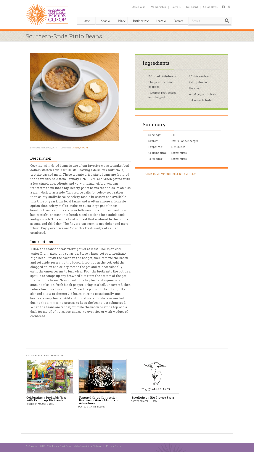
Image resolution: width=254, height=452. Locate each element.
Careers (176, 7)
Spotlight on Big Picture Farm (153, 397)
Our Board (192, 7)
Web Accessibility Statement (89, 446)
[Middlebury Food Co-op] (48, 15)
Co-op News (210, 7)
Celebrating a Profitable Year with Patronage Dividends (46, 399)
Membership (158, 7)
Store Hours (138, 7)
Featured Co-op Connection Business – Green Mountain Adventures (98, 400)
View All (84, 147)
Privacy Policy (113, 446)
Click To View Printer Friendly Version (170, 173)
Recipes (75, 147)
